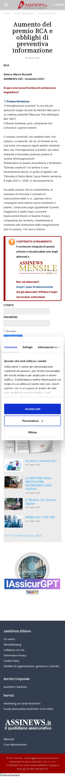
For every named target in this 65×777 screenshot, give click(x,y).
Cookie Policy (11, 660)
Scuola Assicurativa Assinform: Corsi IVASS (28, 709)
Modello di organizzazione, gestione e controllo (31, 666)
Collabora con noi (14, 650)
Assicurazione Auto (47, 13)
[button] (6, 5)
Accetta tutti (32, 408)
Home (7, 13)
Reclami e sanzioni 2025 (41, 461)
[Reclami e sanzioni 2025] (14, 465)
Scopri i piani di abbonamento (34, 286)
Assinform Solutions (15, 687)
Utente (9, 305)
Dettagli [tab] (27, 347)
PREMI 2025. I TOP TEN (40, 517)
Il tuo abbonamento (15, 744)
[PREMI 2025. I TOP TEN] (14, 521)
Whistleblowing (12, 644)
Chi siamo (9, 639)
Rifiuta (32, 432)
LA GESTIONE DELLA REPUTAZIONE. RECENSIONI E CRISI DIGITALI (38, 483)
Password (11, 317)
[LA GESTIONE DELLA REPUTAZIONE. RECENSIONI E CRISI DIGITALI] (14, 482)
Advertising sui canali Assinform (22, 703)
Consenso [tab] (10, 347)
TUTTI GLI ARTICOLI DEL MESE (23, 535)
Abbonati (9, 739)
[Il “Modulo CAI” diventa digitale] (14, 504)
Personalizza (30, 420)
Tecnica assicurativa (23, 13)
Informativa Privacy (15, 655)
